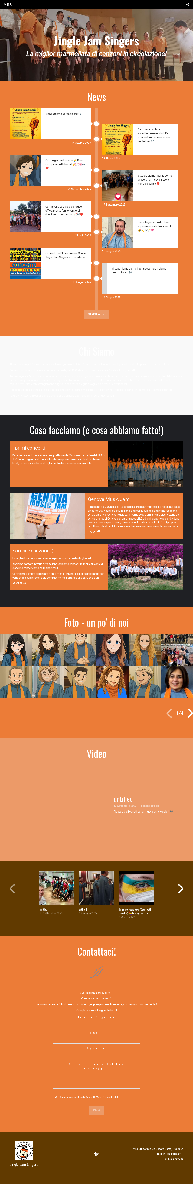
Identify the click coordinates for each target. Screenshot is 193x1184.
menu (8, 4)
